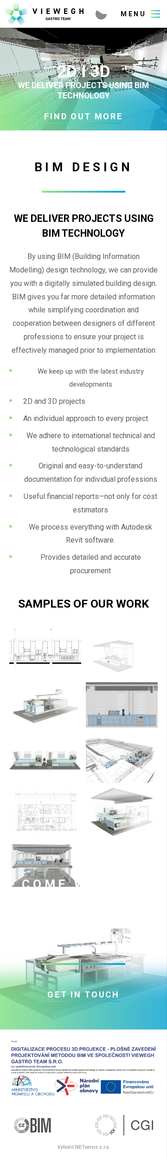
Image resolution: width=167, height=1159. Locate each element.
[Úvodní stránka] (45, 14)
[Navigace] (140, 13)
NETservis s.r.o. (92, 1147)
